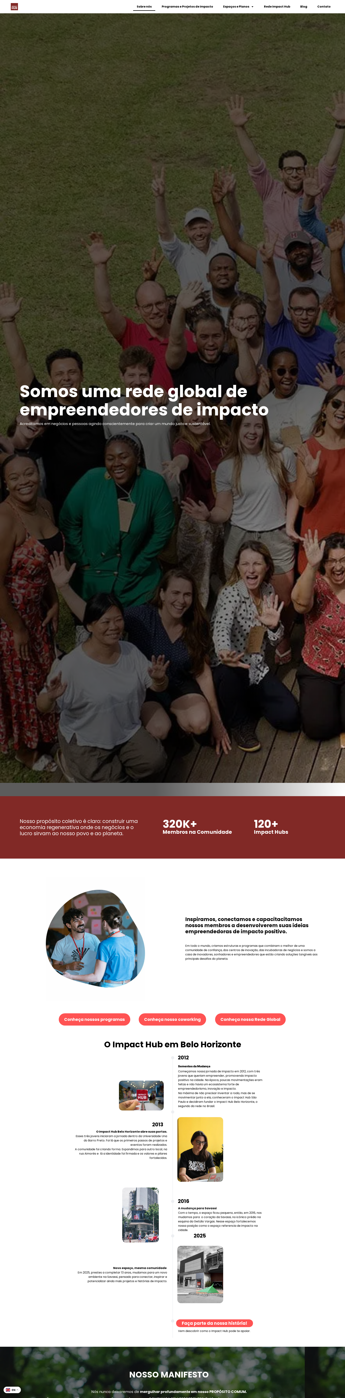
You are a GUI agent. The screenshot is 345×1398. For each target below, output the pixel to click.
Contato (324, 6)
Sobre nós (144, 6)
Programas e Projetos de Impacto (187, 6)
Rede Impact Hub (277, 6)
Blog (303, 6)
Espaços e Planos (236, 6)
